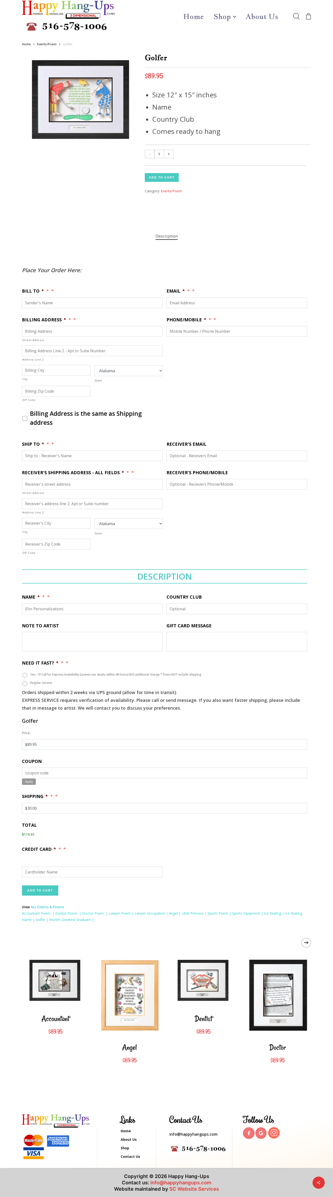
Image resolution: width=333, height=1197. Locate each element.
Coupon (32, 761)
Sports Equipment (246, 913)
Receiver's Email (186, 444)
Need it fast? (40, 663)
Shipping (35, 796)
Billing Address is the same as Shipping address (86, 418)
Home (26, 44)
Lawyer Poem (120, 913)
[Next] (306, 942)
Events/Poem (47, 44)
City (25, 379)
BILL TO (33, 291)
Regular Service (41, 683)
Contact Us (130, 1156)
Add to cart (162, 177)
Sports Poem (217, 913)
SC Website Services (194, 1189)
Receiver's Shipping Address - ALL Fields (73, 472)
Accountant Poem (36, 913)
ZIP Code (28, 400)
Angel (173, 913)
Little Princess (193, 913)
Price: (26, 733)
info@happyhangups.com (193, 1134)
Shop (125, 1148)
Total (29, 825)
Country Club (184, 597)
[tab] (167, 236)
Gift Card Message (189, 626)
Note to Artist (40, 626)
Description (167, 236)
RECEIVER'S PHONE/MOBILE (197, 472)
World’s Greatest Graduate (70, 919)
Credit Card (39, 849)
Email (175, 291)
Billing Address (44, 320)
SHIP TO (33, 444)
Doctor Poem (93, 913)
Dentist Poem (66, 913)
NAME (31, 597)
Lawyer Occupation (150, 913)
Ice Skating (272, 913)
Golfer (40, 919)
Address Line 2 (33, 359)
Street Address (33, 340)
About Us (129, 1139)
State (98, 380)
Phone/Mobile (186, 320)
